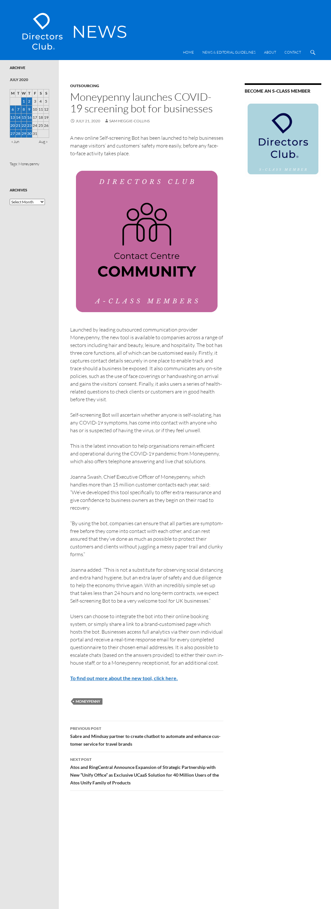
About (270, 52)
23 (29, 125)
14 (18, 117)
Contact (292, 52)
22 (24, 125)
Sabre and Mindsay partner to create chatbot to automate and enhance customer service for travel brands (145, 736)
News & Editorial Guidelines (229, 52)
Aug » (43, 141)
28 (18, 133)
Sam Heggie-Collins (129, 120)
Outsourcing (84, 85)
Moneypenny (88, 701)
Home (188, 52)
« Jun (15, 141)
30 (29, 133)
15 (24, 117)
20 (12, 125)
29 (24, 133)
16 (29, 117)
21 (18, 125)
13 (12, 117)
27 (12, 133)
